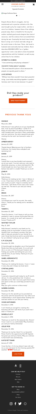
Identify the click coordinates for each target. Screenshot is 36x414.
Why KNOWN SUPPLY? (18, 392)
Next (33, 13)
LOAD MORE (18, 354)
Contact (18, 374)
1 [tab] (17, 16)
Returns (18, 377)
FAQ (18, 382)
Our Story (18, 397)
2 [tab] (19, 16)
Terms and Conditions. (22, 410)
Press (18, 394)
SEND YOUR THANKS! (18, 101)
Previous (3, 13)
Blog (18, 389)
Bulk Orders (18, 379)
